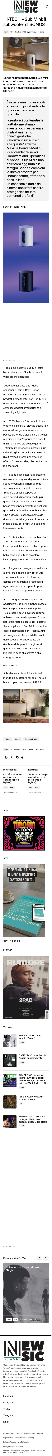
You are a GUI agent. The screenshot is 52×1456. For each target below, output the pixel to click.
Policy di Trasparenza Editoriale (16, 1442)
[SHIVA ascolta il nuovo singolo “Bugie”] (10, 1040)
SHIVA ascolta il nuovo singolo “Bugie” (30, 1036)
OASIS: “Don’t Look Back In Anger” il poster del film (32, 1056)
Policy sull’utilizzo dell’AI (13, 1446)
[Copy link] (23, 757)
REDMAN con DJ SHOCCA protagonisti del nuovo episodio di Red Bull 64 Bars (33, 1119)
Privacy (40, 1433)
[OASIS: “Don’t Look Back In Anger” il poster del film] (10, 1060)
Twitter (6, 1409)
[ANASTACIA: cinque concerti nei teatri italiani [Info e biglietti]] (37, 781)
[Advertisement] (26, 333)
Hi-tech (8, 739)
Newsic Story (8, 1433)
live (5, 787)
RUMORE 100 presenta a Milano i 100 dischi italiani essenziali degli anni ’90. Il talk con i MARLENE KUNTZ (32, 1079)
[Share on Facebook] (6, 757)
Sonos (17, 739)
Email (6, 1421)
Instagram (8, 1402)
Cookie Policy (29, 1433)
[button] (4, 6)
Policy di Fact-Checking (24, 1437)
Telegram (8, 1415)
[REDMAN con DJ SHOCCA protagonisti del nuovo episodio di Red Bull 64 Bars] (10, 1121)
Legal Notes (8, 1437)
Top (15, 1319)
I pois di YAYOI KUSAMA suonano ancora (31, 1098)
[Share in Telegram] (17, 757)
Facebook (8, 1396)
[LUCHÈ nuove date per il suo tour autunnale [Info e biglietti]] (14, 781)
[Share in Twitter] (11, 757)
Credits (19, 1433)
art (21, 1103)
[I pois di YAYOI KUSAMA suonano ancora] (10, 1101)
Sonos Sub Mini (31, 739)
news (6, 32)
